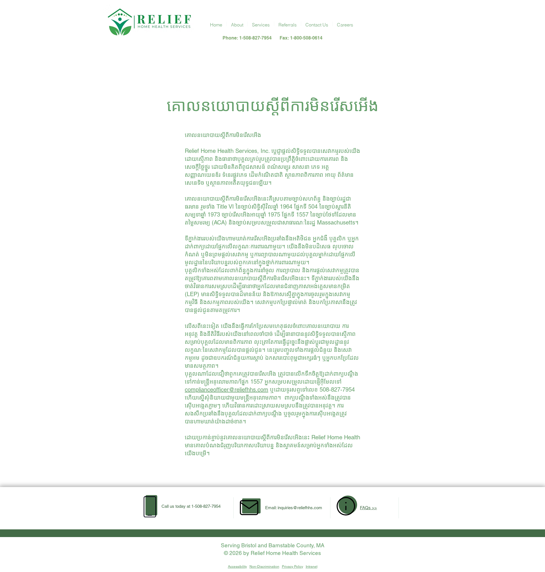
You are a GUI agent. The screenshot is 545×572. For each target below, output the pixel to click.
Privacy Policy (292, 567)
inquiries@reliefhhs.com (300, 507)
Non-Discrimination (264, 567)
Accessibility (237, 567)
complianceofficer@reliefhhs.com (226, 389)
